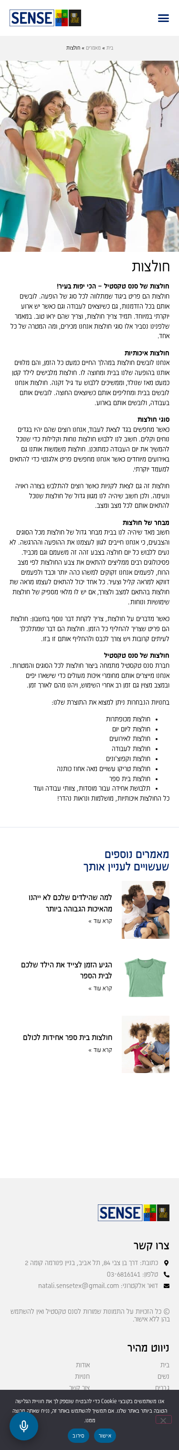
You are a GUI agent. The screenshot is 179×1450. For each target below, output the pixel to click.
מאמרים (93, 48)
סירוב (78, 1436)
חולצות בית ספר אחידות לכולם (67, 1038)
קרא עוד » (100, 921)
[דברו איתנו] (24, 1426)
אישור (105, 1436)
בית (109, 48)
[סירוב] (164, 1419)
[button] (163, 18)
